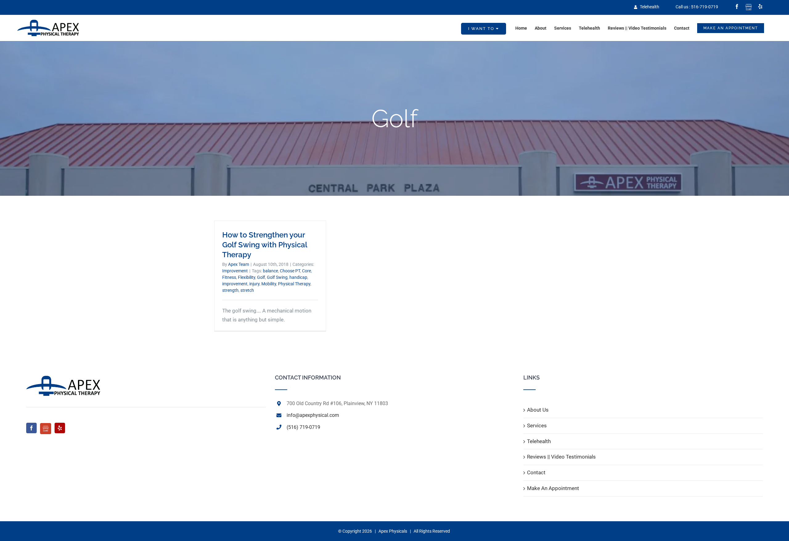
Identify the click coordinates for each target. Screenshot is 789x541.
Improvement (235, 270)
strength (230, 290)
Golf (261, 277)
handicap (298, 277)
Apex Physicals (392, 531)
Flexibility (246, 277)
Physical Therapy (294, 283)
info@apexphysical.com (313, 415)
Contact (536, 472)
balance (270, 270)
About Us (538, 410)
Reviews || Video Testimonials (561, 457)
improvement (234, 283)
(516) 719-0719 (303, 427)
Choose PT (290, 270)
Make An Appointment (553, 488)
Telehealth (649, 6)
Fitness (229, 277)
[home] (63, 379)
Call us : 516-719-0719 (697, 6)
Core (306, 270)
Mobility (268, 283)
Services (537, 425)
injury (254, 283)
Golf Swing (277, 277)
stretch (247, 290)
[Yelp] (60, 428)
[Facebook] (31, 428)
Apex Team (238, 264)
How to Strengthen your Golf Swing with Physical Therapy (264, 244)
